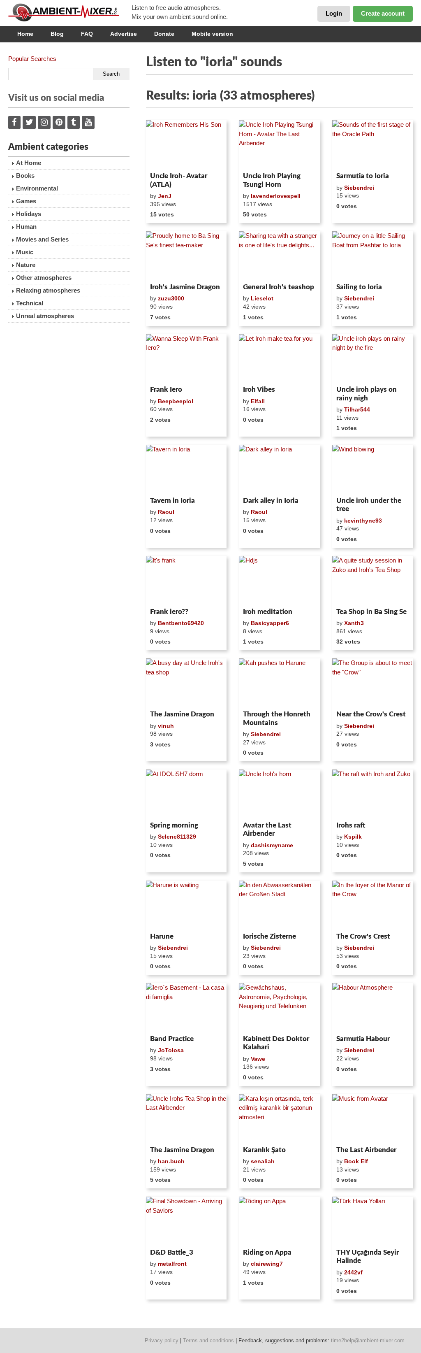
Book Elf (356, 1161)
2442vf (353, 1272)
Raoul (166, 512)
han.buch (171, 1161)
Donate (164, 33)
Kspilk (353, 836)
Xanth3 (354, 623)
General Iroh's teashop (278, 287)
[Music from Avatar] (372, 1118)
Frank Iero (166, 389)
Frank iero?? (169, 611)
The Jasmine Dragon (182, 714)
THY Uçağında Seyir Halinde (367, 1256)
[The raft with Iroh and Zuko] (372, 793)
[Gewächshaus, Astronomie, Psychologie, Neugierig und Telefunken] (279, 1007)
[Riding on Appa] (279, 1221)
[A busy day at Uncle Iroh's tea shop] (186, 682)
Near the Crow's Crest (371, 714)
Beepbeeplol (175, 401)
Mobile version (212, 33)
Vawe (258, 1058)
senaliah (263, 1161)
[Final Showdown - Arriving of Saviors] (186, 1221)
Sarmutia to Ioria (362, 175)
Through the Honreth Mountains (276, 718)
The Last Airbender (366, 1149)
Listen (165, 158)
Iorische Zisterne (269, 936)
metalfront (172, 1263)
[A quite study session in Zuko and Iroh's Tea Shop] (372, 580)
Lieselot (262, 298)
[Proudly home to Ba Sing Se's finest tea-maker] (186, 255)
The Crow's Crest (363, 936)
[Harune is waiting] (186, 905)
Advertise (123, 33)
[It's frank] (186, 580)
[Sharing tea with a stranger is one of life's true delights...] (279, 255)
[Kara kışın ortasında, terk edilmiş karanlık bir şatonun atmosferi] (279, 1118)
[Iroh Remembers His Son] (186, 144)
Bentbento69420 (181, 623)
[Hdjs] (279, 580)
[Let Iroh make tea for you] (279, 358)
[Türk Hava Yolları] (372, 1221)
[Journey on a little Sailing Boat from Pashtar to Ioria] (372, 255)
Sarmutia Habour (363, 1038)
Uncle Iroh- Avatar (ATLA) (178, 180)
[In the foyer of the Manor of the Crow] (372, 905)
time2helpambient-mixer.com (368, 1340)
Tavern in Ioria (172, 500)
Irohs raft (350, 825)
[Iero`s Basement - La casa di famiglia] (186, 1007)
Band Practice (172, 1038)
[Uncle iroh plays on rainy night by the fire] (372, 358)
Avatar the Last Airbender (267, 829)
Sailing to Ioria (359, 287)
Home (25, 33)
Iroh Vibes (259, 389)
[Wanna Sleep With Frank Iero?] (186, 358)
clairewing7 (267, 1263)
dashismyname (272, 845)
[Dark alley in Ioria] (279, 469)
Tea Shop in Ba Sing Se (371, 611)
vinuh (166, 726)
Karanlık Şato (264, 1149)
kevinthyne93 (363, 520)
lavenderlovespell (276, 196)
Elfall (258, 401)
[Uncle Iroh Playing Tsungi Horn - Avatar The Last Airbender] (279, 144)
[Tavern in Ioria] (186, 469)
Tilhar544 (357, 409)
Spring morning (174, 825)
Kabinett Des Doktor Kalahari (276, 1043)
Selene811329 (177, 836)
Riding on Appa (267, 1252)
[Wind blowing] (372, 469)
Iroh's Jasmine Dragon (185, 287)
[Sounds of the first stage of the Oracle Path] (372, 144)
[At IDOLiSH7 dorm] (186, 793)
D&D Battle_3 (171, 1252)
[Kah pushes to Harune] (279, 682)
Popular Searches (32, 58)
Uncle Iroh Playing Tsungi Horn (272, 180)
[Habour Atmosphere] (372, 1007)
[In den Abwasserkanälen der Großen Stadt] (279, 905)
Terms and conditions (208, 1340)
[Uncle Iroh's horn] (279, 793)
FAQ (87, 33)
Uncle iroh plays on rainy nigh (366, 393)
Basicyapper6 (270, 623)
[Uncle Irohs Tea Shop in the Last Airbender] (186, 1118)
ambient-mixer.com (70, 12)
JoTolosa (171, 1050)
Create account (383, 13)
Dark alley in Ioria (270, 500)
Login (334, 13)
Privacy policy (161, 1340)
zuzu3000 (171, 298)
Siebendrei (359, 187)
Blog (57, 33)
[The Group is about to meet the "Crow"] (372, 682)
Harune (161, 936)
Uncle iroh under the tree (368, 504)
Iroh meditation (267, 611)
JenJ (164, 196)
